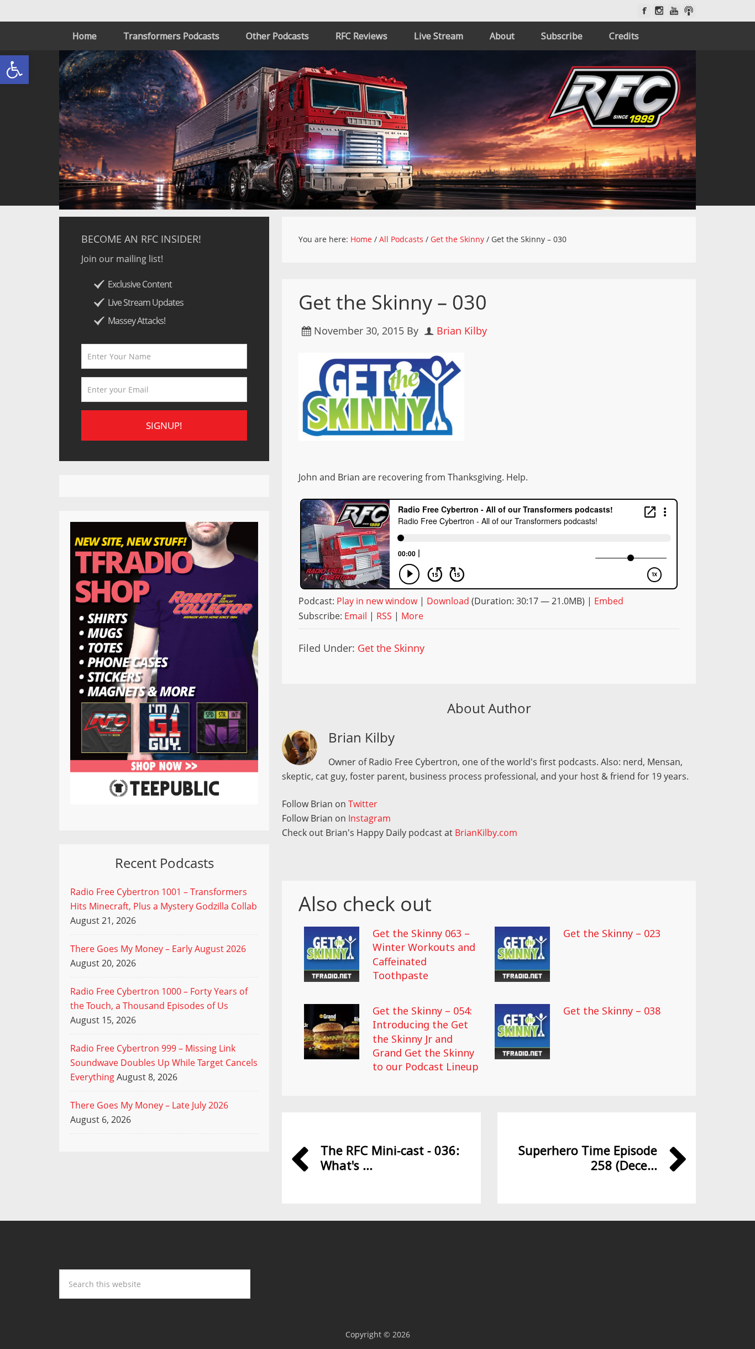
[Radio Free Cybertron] (377, 130)
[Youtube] (674, 11)
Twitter (363, 804)
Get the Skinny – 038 (611, 1010)
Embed (608, 601)
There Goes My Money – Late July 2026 (149, 1105)
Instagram (369, 818)
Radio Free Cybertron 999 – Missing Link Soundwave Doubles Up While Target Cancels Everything (164, 1062)
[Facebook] (644, 11)
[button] (14, 69)
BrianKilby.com (486, 833)
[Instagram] (659, 11)
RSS (384, 616)
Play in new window (377, 601)
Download (448, 601)
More (412, 616)
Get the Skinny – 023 (611, 933)
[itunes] (689, 11)
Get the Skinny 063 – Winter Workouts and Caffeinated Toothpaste (424, 954)
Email (355, 616)
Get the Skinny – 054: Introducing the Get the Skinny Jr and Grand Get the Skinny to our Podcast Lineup (426, 1038)
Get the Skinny (391, 648)
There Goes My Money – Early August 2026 (158, 949)
